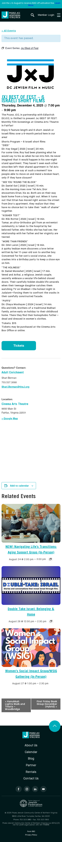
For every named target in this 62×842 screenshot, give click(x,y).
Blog (31, 758)
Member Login (46, 15)
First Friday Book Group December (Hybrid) (47, 704)
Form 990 (31, 831)
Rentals (31, 772)
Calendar (31, 752)
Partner (31, 765)
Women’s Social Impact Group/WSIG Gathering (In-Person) (31, 674)
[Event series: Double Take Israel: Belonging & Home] (51, 621)
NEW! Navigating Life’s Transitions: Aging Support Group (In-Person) (31, 549)
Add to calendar (19, 485)
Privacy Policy (31, 835)
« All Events (9, 30)
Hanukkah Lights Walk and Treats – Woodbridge (15, 705)
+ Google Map (10, 418)
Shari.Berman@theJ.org (15, 386)
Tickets (18, 345)
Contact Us (31, 778)
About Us (31, 745)
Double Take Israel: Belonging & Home (31, 612)
